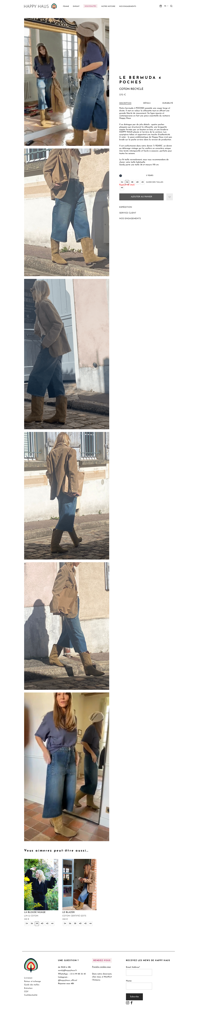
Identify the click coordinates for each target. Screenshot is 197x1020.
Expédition (125, 207)
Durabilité (167, 103)
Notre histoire (108, 6)
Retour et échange (32, 981)
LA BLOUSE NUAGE (35, 912)
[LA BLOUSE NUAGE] (41, 884)
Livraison (28, 978)
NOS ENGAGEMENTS (130, 219)
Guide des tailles (154, 182)
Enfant (76, 6)
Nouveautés (90, 6)
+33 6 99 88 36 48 (77, 974)
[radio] (122, 182)
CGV (26, 992)
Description (125, 103)
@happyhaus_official (67, 980)
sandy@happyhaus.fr (67, 970)
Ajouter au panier (141, 197)
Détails (146, 103)
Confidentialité (30, 995)
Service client (127, 213)
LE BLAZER (68, 912)
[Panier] (160, 6)
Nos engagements (127, 6)
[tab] (125, 103)
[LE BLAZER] (79, 884)
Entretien (28, 988)
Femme (66, 6)
